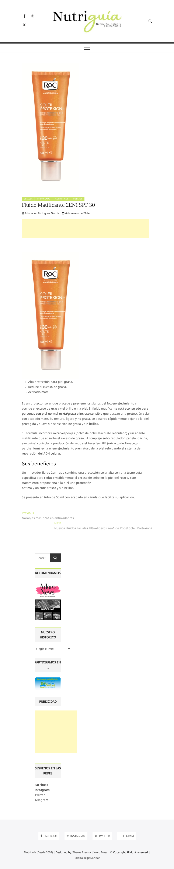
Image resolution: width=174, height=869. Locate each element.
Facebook (41, 785)
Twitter (40, 795)
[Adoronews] (48, 584)
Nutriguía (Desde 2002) (38, 852)
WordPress (100, 852)
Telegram (41, 800)
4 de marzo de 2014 (77, 213)
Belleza (28, 198)
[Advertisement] (85, 228)
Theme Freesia (82, 852)
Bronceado (44, 198)
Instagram (42, 790)
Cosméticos (62, 198)
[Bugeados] (48, 601)
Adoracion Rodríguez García (41, 213)
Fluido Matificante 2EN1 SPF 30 (58, 205)
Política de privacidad (87, 858)
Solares (78, 198)
